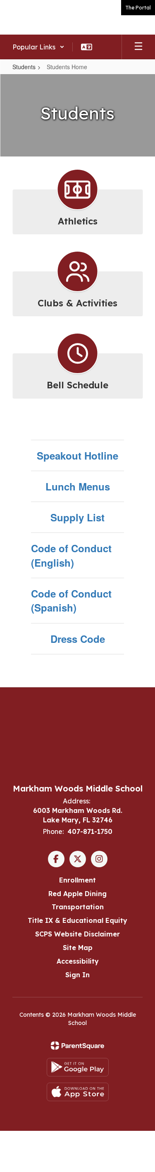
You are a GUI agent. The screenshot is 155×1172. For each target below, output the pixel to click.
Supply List (77, 517)
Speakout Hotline (77, 455)
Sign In (77, 975)
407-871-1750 (89, 831)
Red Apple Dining (77, 894)
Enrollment (77, 880)
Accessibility (78, 961)
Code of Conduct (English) (71, 555)
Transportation (78, 907)
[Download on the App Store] (78, 1092)
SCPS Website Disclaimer (77, 934)
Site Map (78, 947)
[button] (38, 47)
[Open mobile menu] (138, 47)
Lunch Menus (77, 486)
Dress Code (77, 639)
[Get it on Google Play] (78, 1067)
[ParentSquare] (77, 1045)
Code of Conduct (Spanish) (71, 600)
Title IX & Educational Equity (77, 920)
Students (24, 67)
